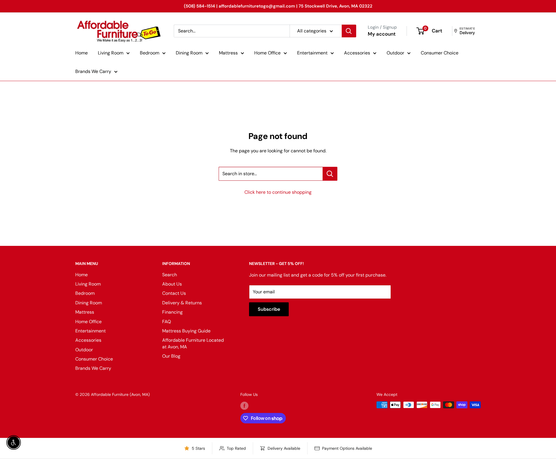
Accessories (357, 53)
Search (169, 275)
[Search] (349, 31)
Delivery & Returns (182, 303)
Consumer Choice (439, 53)
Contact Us (174, 293)
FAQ (166, 322)
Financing (172, 312)
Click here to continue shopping (278, 192)
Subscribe (269, 309)
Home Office (267, 53)
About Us (172, 284)
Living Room (110, 53)
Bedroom (149, 53)
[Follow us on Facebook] (244, 405)
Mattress (228, 53)
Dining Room (189, 53)
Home (81, 53)
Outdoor (395, 53)
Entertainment (312, 53)
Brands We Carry (93, 71)
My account (382, 34)
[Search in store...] (330, 174)
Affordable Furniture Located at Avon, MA (193, 343)
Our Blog (171, 356)
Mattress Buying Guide (186, 331)
